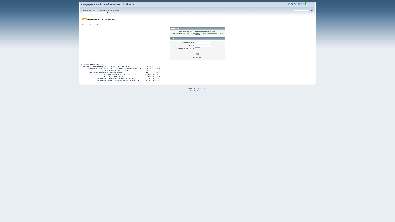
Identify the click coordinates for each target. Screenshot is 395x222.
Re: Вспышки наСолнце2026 (115, 70)
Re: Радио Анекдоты (113, 76)
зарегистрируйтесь (114, 10)
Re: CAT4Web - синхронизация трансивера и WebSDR (122, 68)
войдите (105, 10)
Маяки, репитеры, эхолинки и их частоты (94, 66)
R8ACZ (127, 66)
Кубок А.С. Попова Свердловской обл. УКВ (119, 78)
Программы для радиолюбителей (96, 68)
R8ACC (142, 68)
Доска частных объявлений (98, 72)
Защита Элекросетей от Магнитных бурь (119, 74)
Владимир (119, 72)
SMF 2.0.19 (190, 88)
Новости (103, 70)
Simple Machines (205, 88)
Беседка (103, 76)
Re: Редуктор (110, 72)
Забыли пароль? (197, 57)
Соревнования (101, 78)
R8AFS (127, 70)
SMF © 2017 (197, 88)
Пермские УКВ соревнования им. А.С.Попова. (120, 81)
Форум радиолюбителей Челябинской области (107, 4)
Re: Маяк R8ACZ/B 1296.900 (115, 66)
